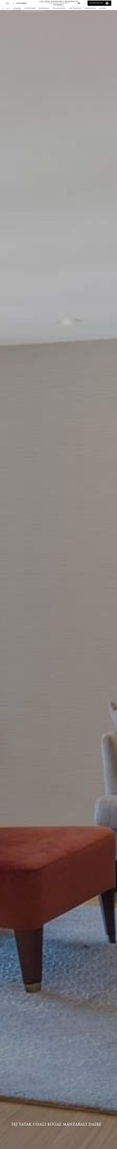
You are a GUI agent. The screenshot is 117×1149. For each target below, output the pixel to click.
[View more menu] (7, 3)
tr (80, 3)
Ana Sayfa (9, 11)
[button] (5, 8)
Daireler (16, 11)
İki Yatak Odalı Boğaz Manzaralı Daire (33, 11)
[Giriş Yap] (79, 3)
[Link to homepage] (58, 3)
